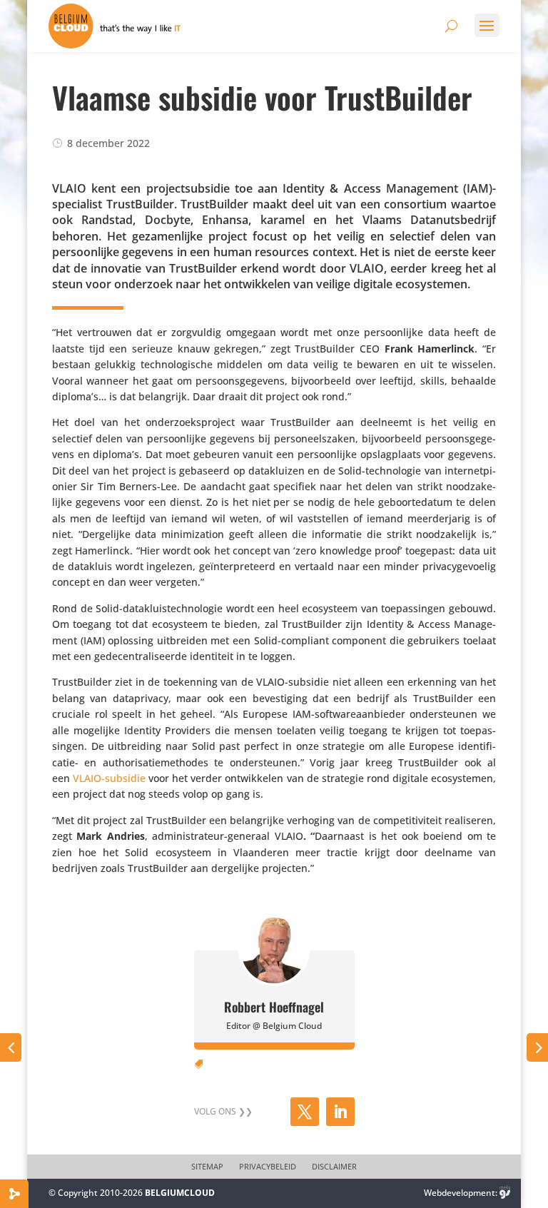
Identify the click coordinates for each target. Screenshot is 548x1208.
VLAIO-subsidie (109, 778)
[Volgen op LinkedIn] (340, 1111)
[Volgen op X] (304, 1111)
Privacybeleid (267, 1167)
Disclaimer (334, 1167)
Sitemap (207, 1167)
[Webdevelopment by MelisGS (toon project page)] (505, 1193)
